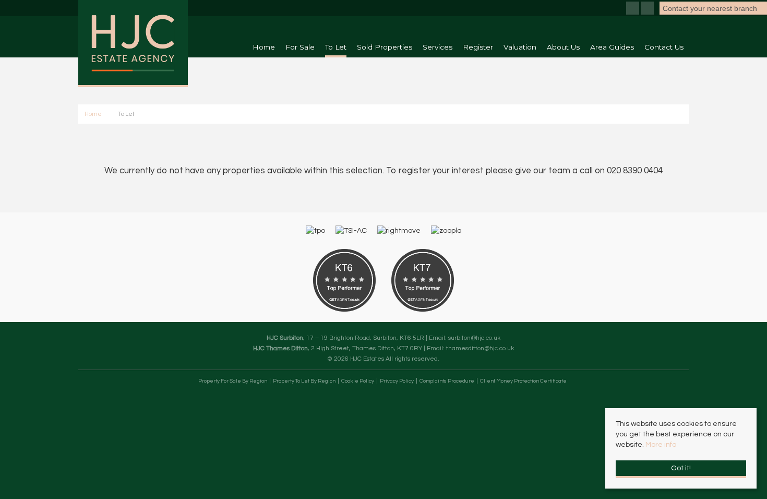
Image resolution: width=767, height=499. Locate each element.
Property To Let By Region (304, 381)
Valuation (520, 47)
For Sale (300, 47)
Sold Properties (384, 47)
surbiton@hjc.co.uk (474, 338)
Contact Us (664, 47)
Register (478, 47)
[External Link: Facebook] (633, 9)
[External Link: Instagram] (648, 9)
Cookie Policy (357, 381)
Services (437, 47)
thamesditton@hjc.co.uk (480, 348)
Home (264, 47)
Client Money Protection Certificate (523, 381)
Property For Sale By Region (232, 381)
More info (660, 444)
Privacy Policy (397, 381)
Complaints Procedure (447, 381)
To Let (335, 47)
